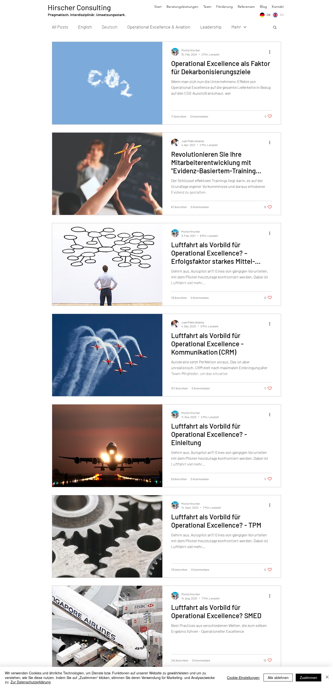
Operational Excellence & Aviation (158, 26)
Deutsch (110, 26)
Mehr (236, 26)
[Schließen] (327, 677)
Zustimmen (308, 677)
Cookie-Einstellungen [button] (243, 677)
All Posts (60, 26)
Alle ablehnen (278, 677)
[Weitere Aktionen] (271, 52)
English (85, 26)
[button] (275, 27)
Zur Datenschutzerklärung (30, 681)
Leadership (211, 26)
